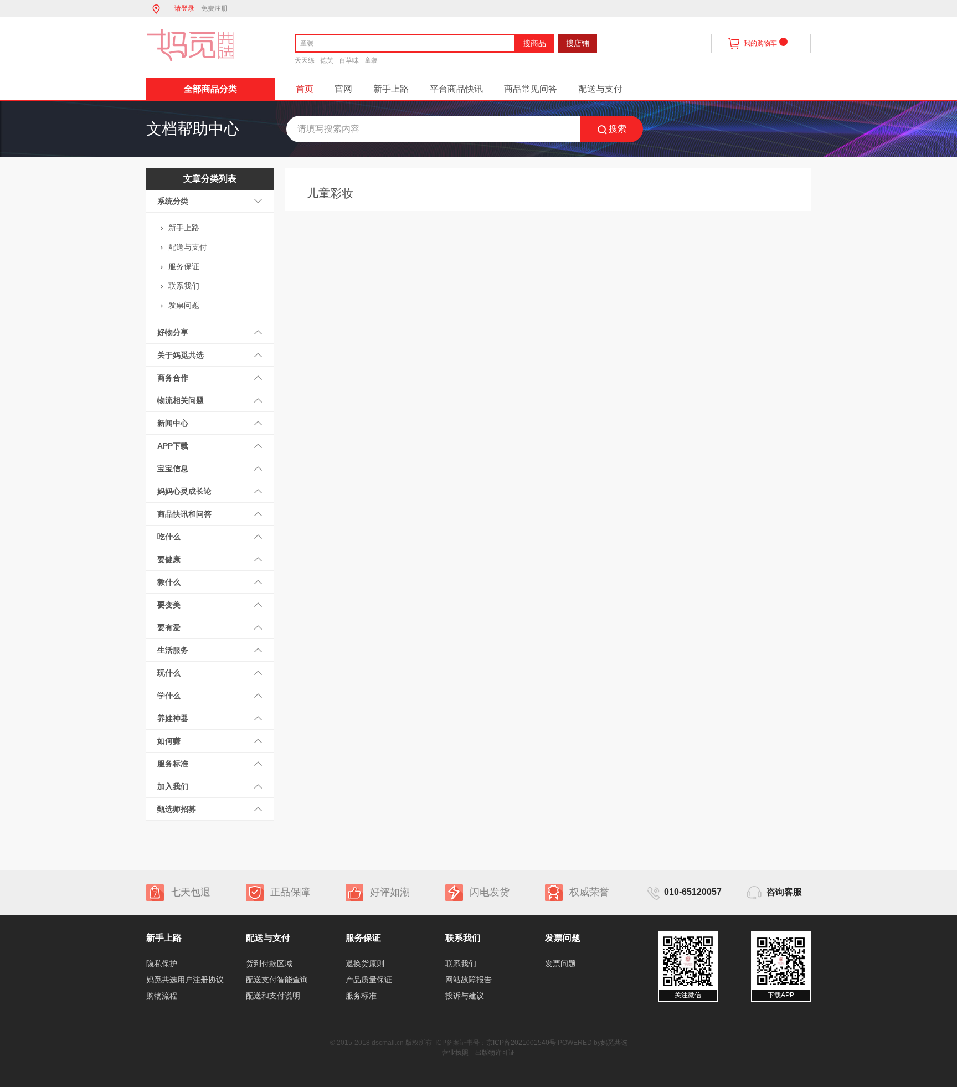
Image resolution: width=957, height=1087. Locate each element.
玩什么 (169, 672)
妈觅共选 (614, 1043)
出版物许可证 (495, 1053)
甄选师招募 (176, 809)
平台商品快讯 (456, 89)
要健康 (169, 559)
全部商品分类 (210, 89)
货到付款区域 (269, 963)
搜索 (617, 128)
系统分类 (172, 201)
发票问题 (183, 305)
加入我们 (172, 786)
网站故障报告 (468, 979)
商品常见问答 (530, 89)
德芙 (326, 60)
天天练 (305, 60)
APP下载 (172, 445)
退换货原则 (365, 963)
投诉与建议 (464, 995)
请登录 (184, 8)
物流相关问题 (180, 400)
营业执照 (455, 1053)
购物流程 (161, 995)
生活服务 (172, 650)
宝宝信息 (172, 468)
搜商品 (534, 43)
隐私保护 (161, 963)
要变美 (169, 604)
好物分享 (172, 332)
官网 (343, 89)
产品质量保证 (369, 979)
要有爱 (169, 627)
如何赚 (169, 740)
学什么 (169, 695)
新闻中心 (172, 423)
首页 (304, 89)
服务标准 (172, 763)
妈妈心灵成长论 (184, 491)
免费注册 (214, 8)
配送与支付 (600, 89)
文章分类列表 (209, 178)
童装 (371, 60)
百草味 (349, 60)
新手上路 (391, 89)
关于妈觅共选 (180, 355)
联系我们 (183, 285)
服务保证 (183, 266)
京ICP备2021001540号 (521, 1043)
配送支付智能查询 (277, 979)
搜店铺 (577, 43)
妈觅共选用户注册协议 (185, 979)
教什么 (169, 582)
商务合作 (172, 377)
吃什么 (169, 536)
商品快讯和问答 (184, 513)
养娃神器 (172, 718)
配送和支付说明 (273, 995)
